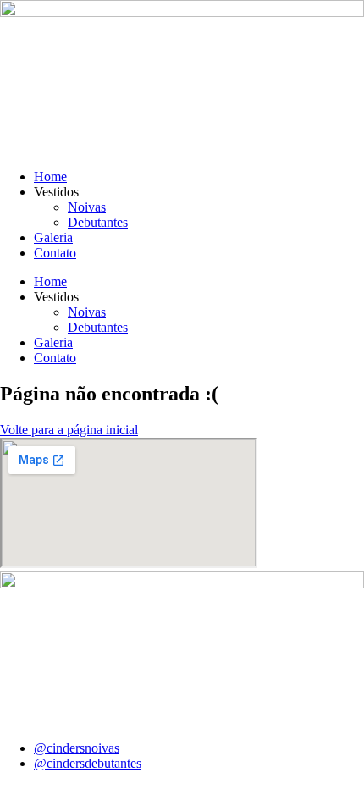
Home (50, 176)
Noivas (87, 207)
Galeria (53, 237)
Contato (55, 253)
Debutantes (98, 222)
